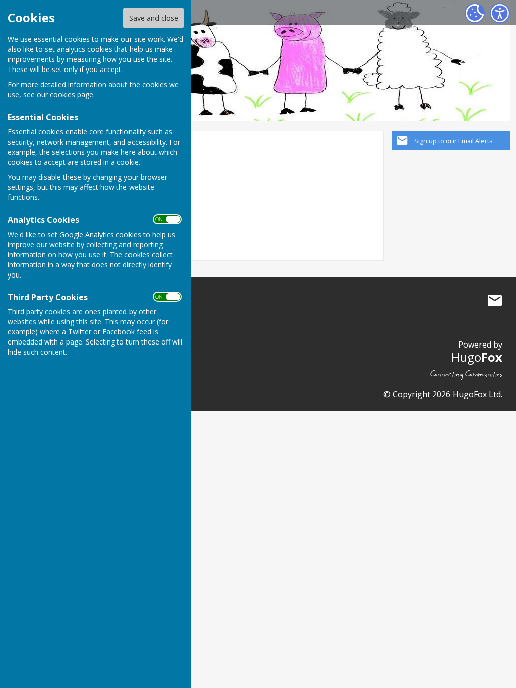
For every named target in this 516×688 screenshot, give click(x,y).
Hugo (476, 357)
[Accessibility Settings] (500, 13)
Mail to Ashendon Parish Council (494, 300)
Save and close (153, 18)
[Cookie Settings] (475, 13)
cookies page (71, 94)
